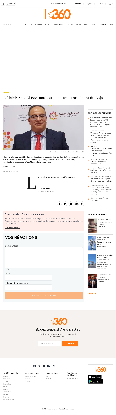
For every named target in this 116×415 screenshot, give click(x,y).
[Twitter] (39, 365)
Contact (48, 379)
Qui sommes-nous (30, 376)
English (89, 4)
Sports (6, 93)
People (94, 24)
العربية (111, 4)
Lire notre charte (12, 228)
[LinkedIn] (48, 365)
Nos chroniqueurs (8, 399)
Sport (86, 24)
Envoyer (70, 344)
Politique (28, 24)
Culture (70, 24)
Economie (38, 24)
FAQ (47, 376)
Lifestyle (103, 24)
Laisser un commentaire (44, 295)
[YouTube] (44, 365)
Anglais (100, 4)
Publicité (27, 379)
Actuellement (7, 24)
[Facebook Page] (34, 365)
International (59, 24)
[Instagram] (53, 365)
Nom (7, 273)
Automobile (7, 392)
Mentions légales (72, 378)
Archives (27, 381)
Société (48, 24)
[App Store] (95, 377)
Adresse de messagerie (16, 283)
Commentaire (11, 246)
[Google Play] (95, 381)
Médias (78, 24)
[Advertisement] (58, 56)
